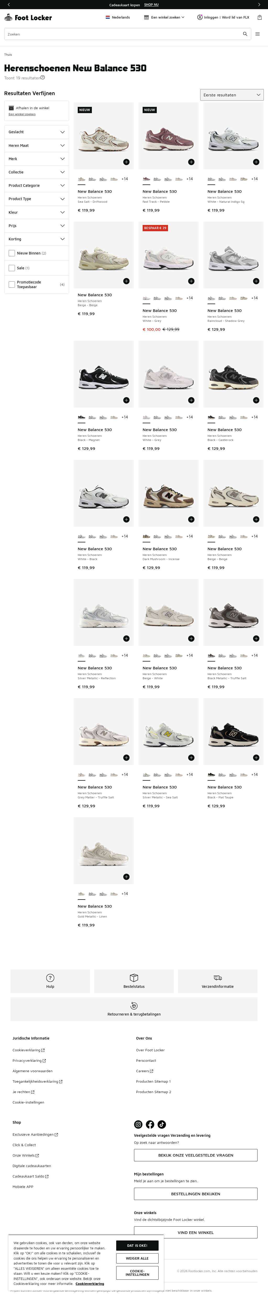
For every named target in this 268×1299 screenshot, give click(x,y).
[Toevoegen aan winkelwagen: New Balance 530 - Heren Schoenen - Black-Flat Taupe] (256, 758)
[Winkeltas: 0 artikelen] (259, 17)
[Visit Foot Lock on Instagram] (138, 1124)
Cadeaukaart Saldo (28, 1176)
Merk (13, 158)
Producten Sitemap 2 (153, 1091)
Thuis (8, 54)
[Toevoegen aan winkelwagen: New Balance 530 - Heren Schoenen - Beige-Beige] (126, 281)
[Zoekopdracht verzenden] (245, 34)
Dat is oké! (137, 1245)
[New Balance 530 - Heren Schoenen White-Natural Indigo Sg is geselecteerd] (211, 179)
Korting (15, 239)
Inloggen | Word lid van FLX (226, 17)
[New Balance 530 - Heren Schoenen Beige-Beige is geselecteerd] (211, 536)
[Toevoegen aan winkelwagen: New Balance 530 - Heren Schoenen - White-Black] (126, 519)
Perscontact (146, 1060)
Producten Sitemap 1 (153, 1081)
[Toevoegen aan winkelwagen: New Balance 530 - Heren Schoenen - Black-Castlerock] (256, 400)
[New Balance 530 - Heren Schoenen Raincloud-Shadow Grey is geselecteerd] (211, 298)
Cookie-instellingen (28, 1102)
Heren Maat (19, 145)
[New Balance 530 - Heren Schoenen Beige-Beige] (244, 179)
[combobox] (127, 34)
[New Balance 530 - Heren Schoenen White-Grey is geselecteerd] (146, 298)
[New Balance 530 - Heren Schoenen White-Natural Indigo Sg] (92, 179)
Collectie (16, 172)
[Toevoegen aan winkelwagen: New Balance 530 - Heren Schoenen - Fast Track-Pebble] (191, 162)
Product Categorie (24, 185)
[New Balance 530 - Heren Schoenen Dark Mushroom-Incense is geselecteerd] (146, 536)
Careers (142, 1071)
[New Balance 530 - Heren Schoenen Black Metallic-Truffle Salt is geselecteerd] (211, 656)
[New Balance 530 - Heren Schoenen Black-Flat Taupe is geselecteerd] (211, 775)
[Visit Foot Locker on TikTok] (162, 1124)
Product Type (20, 198)
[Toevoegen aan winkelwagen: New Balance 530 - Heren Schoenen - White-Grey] (191, 281)
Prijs (12, 225)
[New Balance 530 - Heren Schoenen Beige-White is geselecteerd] (146, 656)
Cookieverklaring (26, 1050)
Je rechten (21, 1091)
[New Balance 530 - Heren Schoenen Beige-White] (114, 179)
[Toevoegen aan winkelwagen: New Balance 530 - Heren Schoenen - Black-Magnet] (126, 400)
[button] (43, 77)
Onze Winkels (24, 1155)
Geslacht (16, 132)
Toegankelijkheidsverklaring (35, 1081)
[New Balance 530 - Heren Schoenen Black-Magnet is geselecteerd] (81, 417)
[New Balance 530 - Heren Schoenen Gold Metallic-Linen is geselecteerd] (81, 894)
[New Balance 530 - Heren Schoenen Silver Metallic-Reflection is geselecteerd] (81, 656)
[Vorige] (9, 4)
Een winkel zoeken (22, 114)
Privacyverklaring (27, 1060)
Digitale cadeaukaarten (32, 1165)
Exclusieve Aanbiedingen (33, 1134)
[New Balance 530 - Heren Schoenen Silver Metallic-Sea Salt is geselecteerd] (146, 775)
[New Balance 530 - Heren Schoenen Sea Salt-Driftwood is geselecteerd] (81, 179)
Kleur (13, 212)
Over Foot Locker (150, 1050)
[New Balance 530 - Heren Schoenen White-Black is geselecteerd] (81, 536)
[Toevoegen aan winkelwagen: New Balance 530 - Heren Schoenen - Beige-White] (191, 638)
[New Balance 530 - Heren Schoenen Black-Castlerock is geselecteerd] (211, 417)
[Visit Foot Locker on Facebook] (150, 1124)
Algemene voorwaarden (33, 1071)
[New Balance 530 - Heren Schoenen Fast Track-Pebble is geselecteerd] (146, 179)
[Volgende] (259, 4)
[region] (134, 5)
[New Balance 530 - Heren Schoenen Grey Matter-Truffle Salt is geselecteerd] (81, 775)
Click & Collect (24, 1145)
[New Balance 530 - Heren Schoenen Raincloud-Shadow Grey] (103, 179)
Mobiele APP (23, 1186)
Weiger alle (137, 1258)
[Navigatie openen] (257, 34)
